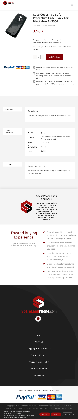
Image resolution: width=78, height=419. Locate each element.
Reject (56, 414)
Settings (67, 414)
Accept (44, 414)
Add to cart (54, 57)
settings (23, 417)
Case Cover (45, 147)
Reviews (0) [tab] (9, 164)
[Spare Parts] (9, 1)
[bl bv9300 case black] (16, 25)
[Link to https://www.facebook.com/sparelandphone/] (38, 319)
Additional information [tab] (9, 131)
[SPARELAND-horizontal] (39, 296)
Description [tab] (9, 109)
